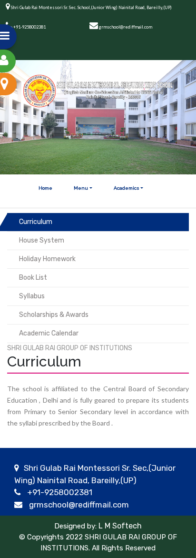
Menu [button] (81, 188)
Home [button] (45, 188)
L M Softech (119, 525)
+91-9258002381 (59, 492)
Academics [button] (126, 188)
